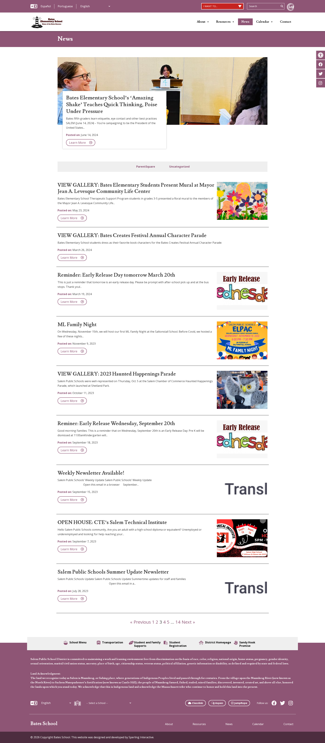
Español (46, 6)
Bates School (43, 724)
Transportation (112, 642)
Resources (223, 22)
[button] (320, 55)
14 (177, 622)
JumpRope (240, 703)
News (245, 22)
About (201, 22)
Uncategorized (179, 166)
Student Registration (178, 644)
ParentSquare (145, 166)
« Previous (140, 622)
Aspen (218, 703)
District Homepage (218, 642)
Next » (188, 622)
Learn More (77, 143)
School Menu (77, 642)
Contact (285, 22)
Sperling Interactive (141, 737)
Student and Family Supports (147, 644)
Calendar (262, 22)
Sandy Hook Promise (247, 644)
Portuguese (65, 6)
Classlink (197, 703)
